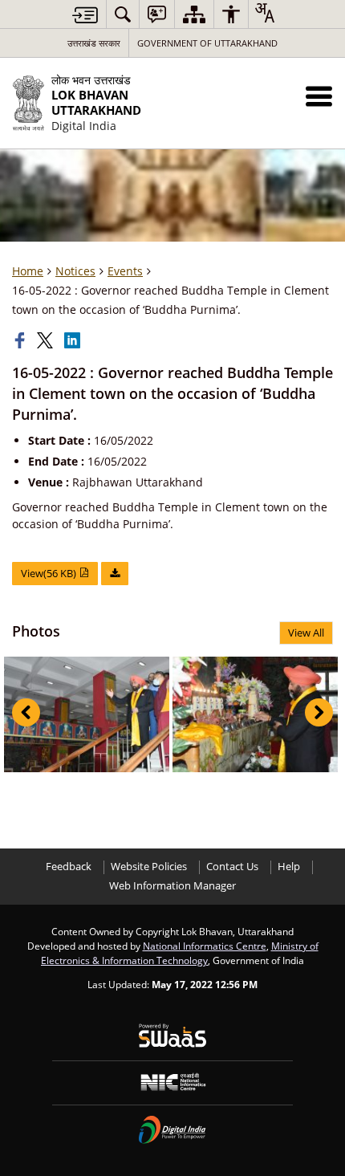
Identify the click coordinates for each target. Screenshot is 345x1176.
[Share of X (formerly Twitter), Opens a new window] (46, 340)
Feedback (68, 866)
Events (125, 271)
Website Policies (149, 866)
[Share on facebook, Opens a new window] (21, 340)
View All (306, 632)
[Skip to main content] (85, 15)
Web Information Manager (172, 886)
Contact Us (232, 866)
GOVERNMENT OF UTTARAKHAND (207, 43)
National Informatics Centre (204, 945)
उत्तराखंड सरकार (93, 43)
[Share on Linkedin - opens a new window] (73, 340)
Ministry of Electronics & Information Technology (180, 952)
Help (289, 866)
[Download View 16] (114, 573)
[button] (319, 96)
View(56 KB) (50, 573)
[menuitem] (123, 14)
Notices (75, 271)
